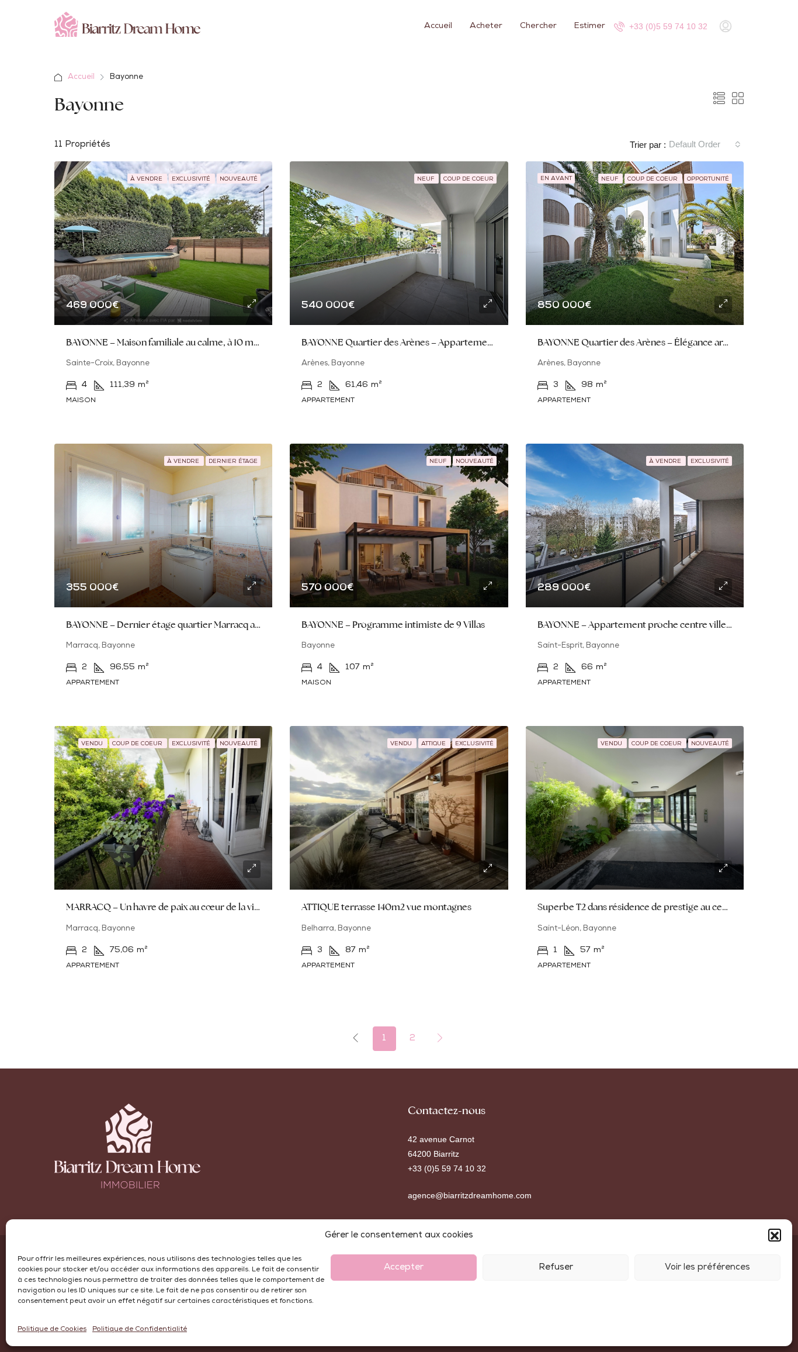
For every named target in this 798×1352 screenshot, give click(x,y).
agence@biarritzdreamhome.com (470, 1195)
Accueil (438, 26)
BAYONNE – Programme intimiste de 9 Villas (393, 624)
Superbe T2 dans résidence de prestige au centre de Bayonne (663, 907)
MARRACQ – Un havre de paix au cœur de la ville (165, 907)
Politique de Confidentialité (139, 1329)
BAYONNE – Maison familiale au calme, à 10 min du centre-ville (194, 342)
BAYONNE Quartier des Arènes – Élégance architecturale (655, 342)
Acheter (486, 26)
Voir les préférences (707, 1267)
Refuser (556, 1267)
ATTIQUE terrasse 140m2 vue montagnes (386, 907)
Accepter (404, 1267)
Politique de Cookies (52, 1329)
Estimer (589, 26)
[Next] (440, 1038)
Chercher (538, 26)
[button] (774, 1236)
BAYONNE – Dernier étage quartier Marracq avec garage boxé (194, 624)
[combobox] (705, 144)
